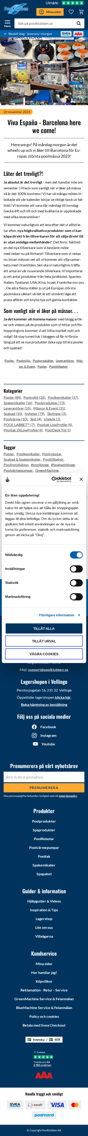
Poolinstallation (16, 465)
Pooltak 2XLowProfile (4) (23, 430)
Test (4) (35, 419)
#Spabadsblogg (63, 465)
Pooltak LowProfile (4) (54, 424)
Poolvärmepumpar (18, 470)
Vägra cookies (44, 654)
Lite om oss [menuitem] (44, 927)
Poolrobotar (51, 454)
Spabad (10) (13, 413)
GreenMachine (46, 470)
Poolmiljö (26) (34, 397)
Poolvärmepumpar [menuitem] (44, 847)
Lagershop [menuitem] (44, 918)
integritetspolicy (68, 795)
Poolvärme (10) (16, 419)
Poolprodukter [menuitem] (44, 821)
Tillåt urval (44, 641)
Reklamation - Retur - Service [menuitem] (44, 990)
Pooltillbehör (58, 366)
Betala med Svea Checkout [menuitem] (44, 1025)
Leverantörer (65, 361)
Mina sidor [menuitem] (44, 963)
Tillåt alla (44, 628)
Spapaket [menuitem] (44, 874)
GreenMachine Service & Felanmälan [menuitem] (44, 999)
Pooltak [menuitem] (44, 856)
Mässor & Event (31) (49, 408)
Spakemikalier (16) (18, 403)
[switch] (76, 568)
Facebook (48, 727)
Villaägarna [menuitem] (44, 936)
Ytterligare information (56, 615)
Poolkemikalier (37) (63, 397)
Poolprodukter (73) (50, 403)
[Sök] (78, 23)
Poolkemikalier (28, 454)
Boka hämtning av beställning (44, 704)
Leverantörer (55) (17, 408)
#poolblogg (40, 465)
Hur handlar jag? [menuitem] (44, 972)
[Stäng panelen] (81, 479)
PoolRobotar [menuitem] (44, 839)
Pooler (9, 361)
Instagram (48, 735)
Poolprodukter (43, 361)
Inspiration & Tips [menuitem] (44, 910)
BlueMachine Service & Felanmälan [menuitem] (44, 1007)
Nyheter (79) (34, 413)
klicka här (63, 697)
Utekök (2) (52, 419)
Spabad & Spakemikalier (22, 459)
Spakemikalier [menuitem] (44, 865)
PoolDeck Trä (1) (58, 430)
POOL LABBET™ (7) (19, 424)
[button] (7, 23)
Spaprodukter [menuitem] (44, 830)
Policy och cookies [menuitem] (44, 1016)
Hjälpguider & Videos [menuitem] (44, 901)
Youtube (48, 744)
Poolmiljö (23, 361)
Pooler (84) (12, 397)
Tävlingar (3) (56, 413)
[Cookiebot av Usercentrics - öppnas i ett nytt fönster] (53, 479)
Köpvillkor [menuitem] (44, 981)
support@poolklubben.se (48, 669)
